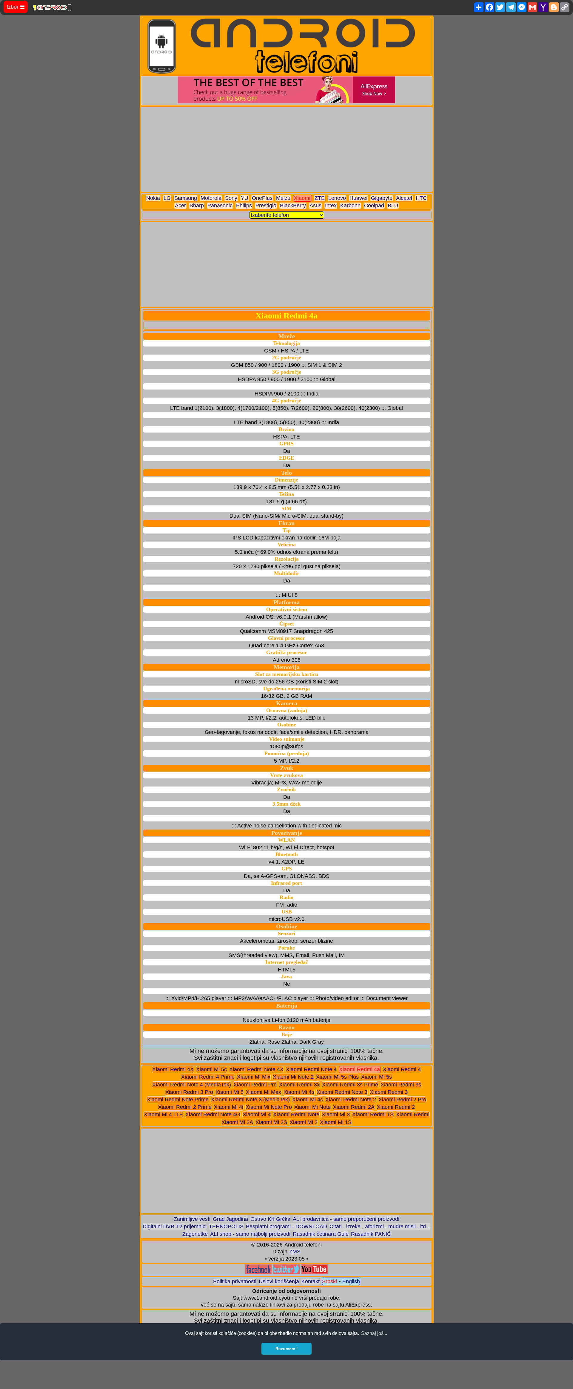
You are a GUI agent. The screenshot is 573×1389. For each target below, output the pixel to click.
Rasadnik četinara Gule (321, 1234)
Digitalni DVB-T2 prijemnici (175, 1226)
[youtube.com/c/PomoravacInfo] (314, 1272)
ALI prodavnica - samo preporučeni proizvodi (346, 1219)
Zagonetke (195, 1234)
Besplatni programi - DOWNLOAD (286, 1226)
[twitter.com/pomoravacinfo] (286, 1272)
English (351, 1281)
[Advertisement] (286, 149)
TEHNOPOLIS (226, 1226)
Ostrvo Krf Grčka (270, 1219)
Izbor (16, 7)
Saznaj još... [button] (374, 1333)
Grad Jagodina (230, 1219)
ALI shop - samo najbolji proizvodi (250, 1234)
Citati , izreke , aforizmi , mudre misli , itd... (379, 1226)
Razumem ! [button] (286, 1348)
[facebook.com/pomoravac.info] (258, 1272)
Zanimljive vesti (192, 1219)
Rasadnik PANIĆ (371, 1234)
